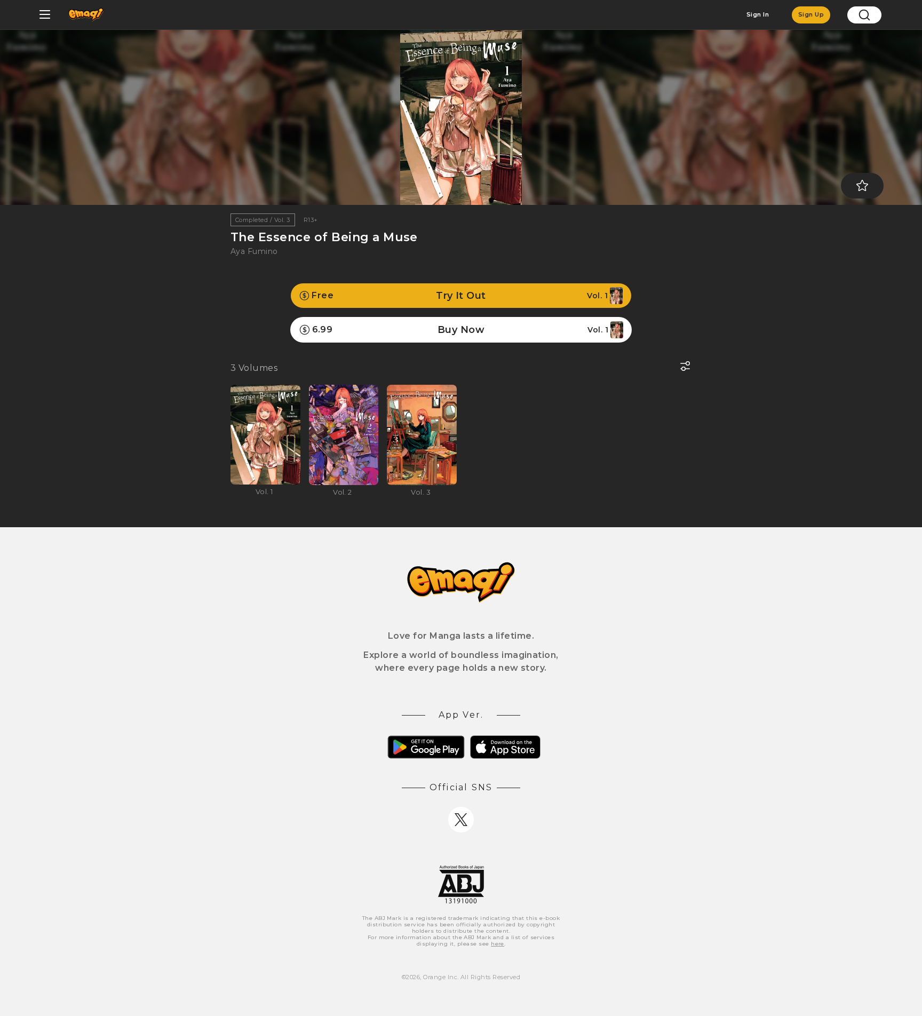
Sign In (757, 14)
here (497, 943)
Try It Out (460, 295)
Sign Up (811, 14)
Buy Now (460, 330)
